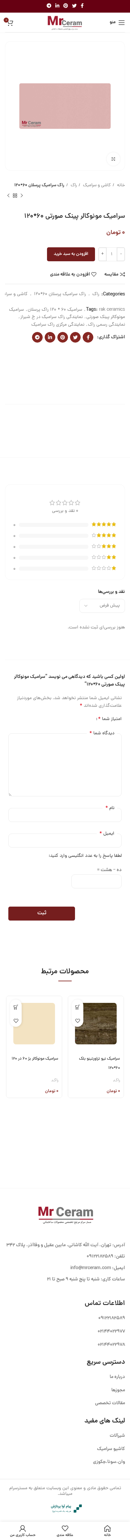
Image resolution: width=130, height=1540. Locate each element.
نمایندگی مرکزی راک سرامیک (57, 324)
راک (73, 185)
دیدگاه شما (101, 733)
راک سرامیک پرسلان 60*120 (39, 185)
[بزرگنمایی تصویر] (113, 159)
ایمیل (106, 834)
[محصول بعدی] (8, 195)
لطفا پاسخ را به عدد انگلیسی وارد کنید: (85, 855)
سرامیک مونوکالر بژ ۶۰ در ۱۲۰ (35, 1059)
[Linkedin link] (57, 6)
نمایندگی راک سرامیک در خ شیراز (51, 317)
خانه (120, 185)
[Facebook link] (82, 6)
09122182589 (100, 1256)
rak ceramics (112, 309)
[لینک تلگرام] (49, 6)
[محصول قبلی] (21, 195)
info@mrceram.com (90, 1268)
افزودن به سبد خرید (71, 254)
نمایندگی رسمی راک (106, 324)
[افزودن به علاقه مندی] (77, 1021)
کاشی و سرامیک (96, 185)
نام (109, 808)
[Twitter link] (74, 6)
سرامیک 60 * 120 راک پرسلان (55, 309)
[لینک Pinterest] (65, 6)
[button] (77, 1007)
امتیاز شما (110, 719)
